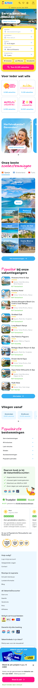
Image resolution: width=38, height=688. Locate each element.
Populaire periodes (9, 459)
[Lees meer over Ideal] (13, 491)
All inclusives (7, 442)
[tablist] (18, 172)
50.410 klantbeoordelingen (24, 503)
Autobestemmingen (10, 455)
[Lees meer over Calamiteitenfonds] (13, 632)
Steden (5, 450)
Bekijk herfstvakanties (16, 147)
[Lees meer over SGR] (9, 491)
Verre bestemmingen (10, 438)
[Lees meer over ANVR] (5, 491)
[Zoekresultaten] (19, 3)
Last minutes (7, 446)
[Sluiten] (33, 665)
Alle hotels (17, 396)
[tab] (5, 172)
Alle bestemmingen (17, 259)
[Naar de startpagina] (7, 3)
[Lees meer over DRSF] (18, 491)
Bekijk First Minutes (9, 21)
